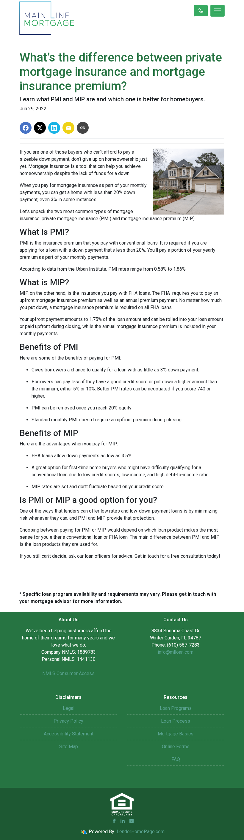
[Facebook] (114, 821)
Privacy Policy (68, 721)
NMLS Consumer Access (68, 673)
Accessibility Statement (68, 734)
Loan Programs (176, 708)
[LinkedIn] (123, 821)
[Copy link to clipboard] (83, 128)
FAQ (175, 759)
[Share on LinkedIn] (54, 128)
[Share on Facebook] (26, 128)
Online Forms (176, 746)
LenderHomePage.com (141, 831)
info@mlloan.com (175, 652)
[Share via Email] (68, 128)
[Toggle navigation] (217, 11)
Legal (68, 708)
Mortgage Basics (175, 734)
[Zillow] (131, 821)
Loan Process (175, 721)
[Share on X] (40, 128)
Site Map (68, 746)
